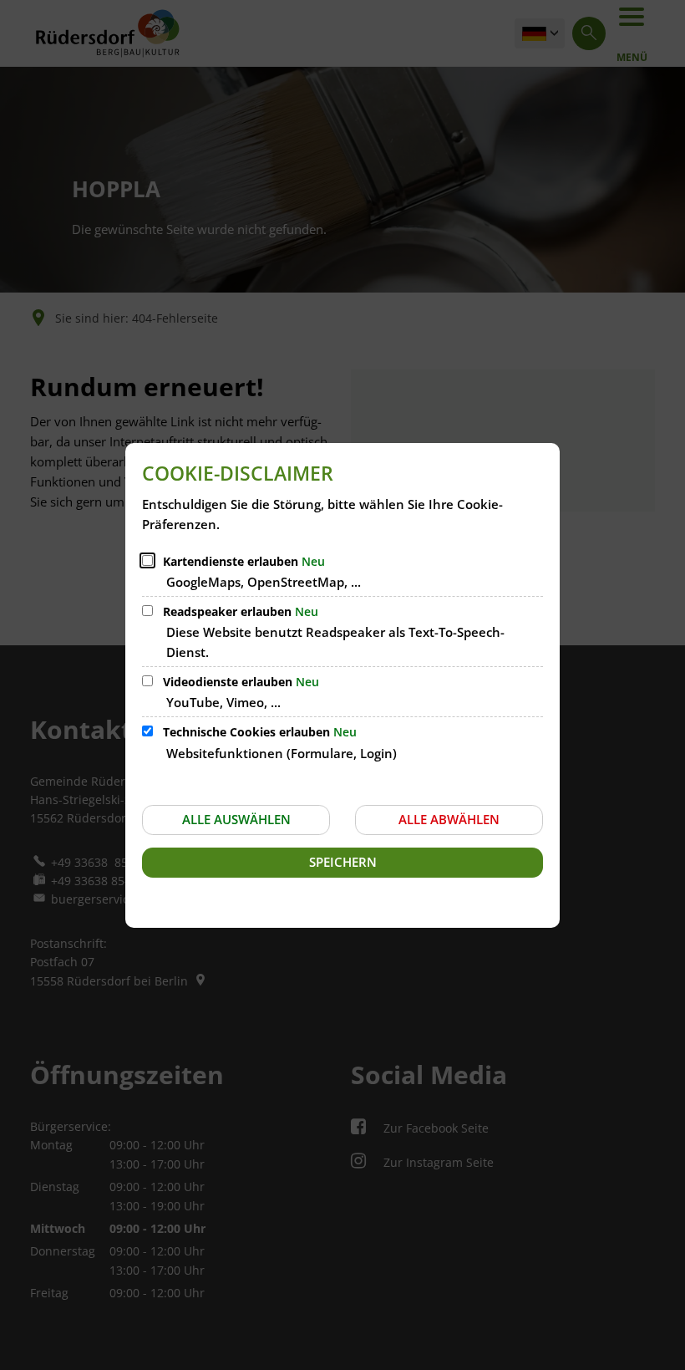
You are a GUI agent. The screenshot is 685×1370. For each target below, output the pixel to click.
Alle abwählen (449, 819)
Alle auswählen (236, 819)
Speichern (343, 861)
